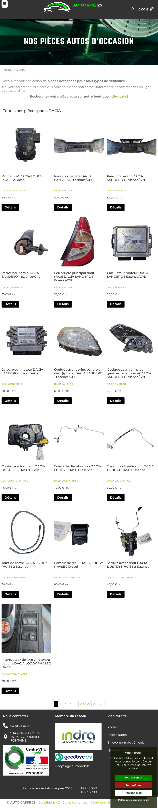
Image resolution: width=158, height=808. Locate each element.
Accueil (8, 70)
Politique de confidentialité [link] (133, 800)
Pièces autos (117, 735)
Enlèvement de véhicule (126, 742)
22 (94, 704)
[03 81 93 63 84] (5, 725)
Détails (10, 207)
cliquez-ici (119, 96)
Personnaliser (133, 792)
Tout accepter (133, 777)
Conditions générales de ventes (63, 802)
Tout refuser (133, 785)
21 (88, 704)
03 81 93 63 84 (20, 726)
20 (82, 704)
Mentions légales (104, 802)
